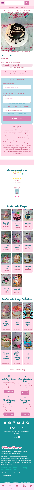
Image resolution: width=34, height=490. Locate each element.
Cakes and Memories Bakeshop (21, 482)
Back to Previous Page (17, 370)
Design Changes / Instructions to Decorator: (13, 94)
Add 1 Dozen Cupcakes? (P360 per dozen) (16, 107)
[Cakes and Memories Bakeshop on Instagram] (14, 423)
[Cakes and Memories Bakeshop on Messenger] (27, 423)
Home (11, 7)
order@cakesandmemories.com (13, 473)
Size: (10, 62)
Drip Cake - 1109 (21, 7)
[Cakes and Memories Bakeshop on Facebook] (5, 423)
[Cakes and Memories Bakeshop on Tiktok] (23, 423)
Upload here (9, 391)
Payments (25, 414)
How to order (8, 414)
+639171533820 (7, 475)
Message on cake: (8, 83)
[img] (17, 172)
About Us (25, 393)
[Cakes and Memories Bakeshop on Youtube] (18, 423)
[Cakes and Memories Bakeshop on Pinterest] (9, 423)
